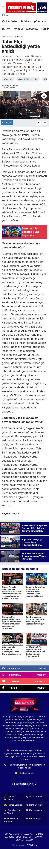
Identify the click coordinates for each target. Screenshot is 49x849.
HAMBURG (9, 837)
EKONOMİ (39, 837)
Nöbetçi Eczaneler (9, 798)
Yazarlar (41, 21)
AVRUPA (18, 29)
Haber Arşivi (35, 818)
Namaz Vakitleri (15, 805)
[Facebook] (14, 784)
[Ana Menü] (3, 7)
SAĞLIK (29, 840)
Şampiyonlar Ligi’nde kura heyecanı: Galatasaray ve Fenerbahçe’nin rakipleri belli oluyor (35, 591)
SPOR (19, 837)
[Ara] (7, 15)
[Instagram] (19, 784)
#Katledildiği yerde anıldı (27, 79)
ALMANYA (32, 29)
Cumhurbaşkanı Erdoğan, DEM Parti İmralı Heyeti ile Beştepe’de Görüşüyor (36, 620)
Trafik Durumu (36, 805)
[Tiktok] (29, 784)
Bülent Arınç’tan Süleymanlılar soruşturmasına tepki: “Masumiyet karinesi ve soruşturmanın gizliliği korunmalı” (12, 592)
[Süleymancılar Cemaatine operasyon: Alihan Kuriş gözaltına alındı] (12, 639)
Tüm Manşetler (36, 810)
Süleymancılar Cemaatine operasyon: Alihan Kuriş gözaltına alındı (12, 650)
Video (27, 21)
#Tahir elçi (8, 79)
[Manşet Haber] (26, 7)
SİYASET (20, 840)
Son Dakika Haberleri (11, 820)
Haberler (6, 36)
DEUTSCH (28, 837)
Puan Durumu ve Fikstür (12, 811)
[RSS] (34, 784)
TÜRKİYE (19, 36)
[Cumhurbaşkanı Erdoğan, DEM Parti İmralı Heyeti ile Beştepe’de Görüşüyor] (36, 609)
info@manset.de (26, 773)
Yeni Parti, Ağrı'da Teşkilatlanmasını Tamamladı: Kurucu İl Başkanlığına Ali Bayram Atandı (35, 651)
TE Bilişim (32, 845)
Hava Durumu (35, 796)
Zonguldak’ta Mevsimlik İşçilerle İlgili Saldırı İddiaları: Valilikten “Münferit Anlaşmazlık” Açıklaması (11, 622)
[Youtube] (24, 784)
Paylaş (8, 122)
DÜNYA (6, 29)
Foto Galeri (11, 21)
